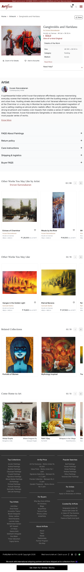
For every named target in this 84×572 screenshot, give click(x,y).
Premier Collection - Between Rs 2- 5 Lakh (42, 480)
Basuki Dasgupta (14, 514)
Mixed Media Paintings (14, 479)
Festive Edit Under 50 (70, 511)
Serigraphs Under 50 (70, 508)
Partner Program (42, 541)
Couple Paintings (14, 474)
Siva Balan (14, 536)
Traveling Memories (70, 516)
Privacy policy (42, 514)
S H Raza (14, 529)
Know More (6, 120)
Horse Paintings (70, 469)
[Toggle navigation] (81, 6)
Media (42, 536)
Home (3, 16)
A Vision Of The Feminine (70, 513)
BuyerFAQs (42, 509)
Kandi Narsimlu (14, 519)
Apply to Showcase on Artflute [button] (70, 493)
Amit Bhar (14, 506)
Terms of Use (42, 511)
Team (42, 533)
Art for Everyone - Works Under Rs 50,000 (42, 465)
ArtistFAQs (42, 516)
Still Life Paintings (14, 492)
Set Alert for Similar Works (42, 568)
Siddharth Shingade (14, 534)
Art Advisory (42, 504)
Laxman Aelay (14, 521)
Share (80, 17)
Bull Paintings (70, 464)
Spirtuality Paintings (14, 489)
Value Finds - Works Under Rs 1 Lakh (42, 470)
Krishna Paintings (70, 471)
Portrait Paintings (14, 487)
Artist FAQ (70, 491)
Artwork (12, 16)
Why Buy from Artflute (42, 501)
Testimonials (42, 538)
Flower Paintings (70, 466)
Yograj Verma (14, 541)
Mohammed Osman (14, 524)
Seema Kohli (14, 531)
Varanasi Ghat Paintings (70, 476)
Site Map (42, 543)
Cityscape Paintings (14, 471)
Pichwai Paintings (14, 484)
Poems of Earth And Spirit (70, 518)
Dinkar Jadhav (14, 516)
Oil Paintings (14, 481)
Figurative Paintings (14, 476)
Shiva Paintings (70, 474)
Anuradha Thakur (14, 511)
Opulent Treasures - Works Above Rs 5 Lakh (42, 485)
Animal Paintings (14, 466)
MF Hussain (14, 526)
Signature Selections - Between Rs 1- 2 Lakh (42, 475)
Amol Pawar (14, 509)
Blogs (42, 506)
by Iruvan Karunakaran (51, 30)
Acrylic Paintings (14, 464)
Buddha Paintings (14, 469)
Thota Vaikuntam (14, 539)
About (42, 531)
